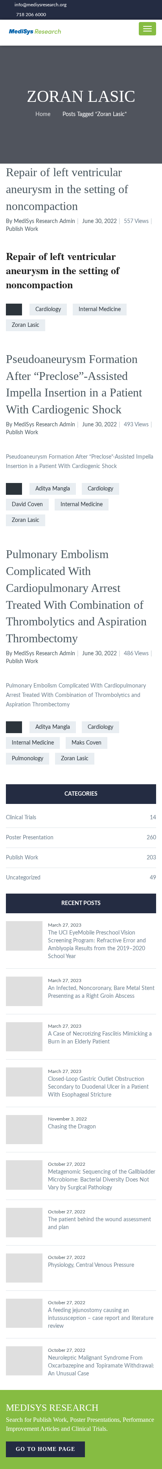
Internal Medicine (100, 309)
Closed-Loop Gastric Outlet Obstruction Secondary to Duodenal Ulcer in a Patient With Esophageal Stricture (98, 1087)
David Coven (27, 504)
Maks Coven (86, 743)
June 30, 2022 (99, 221)
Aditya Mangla (52, 489)
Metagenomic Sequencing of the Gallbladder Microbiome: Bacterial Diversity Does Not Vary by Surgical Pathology (101, 1180)
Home (42, 114)
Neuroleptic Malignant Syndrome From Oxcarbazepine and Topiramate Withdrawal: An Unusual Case (101, 1366)
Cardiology (48, 309)
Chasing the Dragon (72, 1127)
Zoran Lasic (25, 325)
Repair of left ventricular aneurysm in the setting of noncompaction (67, 189)
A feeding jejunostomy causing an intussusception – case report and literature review (100, 1318)
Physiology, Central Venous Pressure (91, 1265)
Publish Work (22, 229)
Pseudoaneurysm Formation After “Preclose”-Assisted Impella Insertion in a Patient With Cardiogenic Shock (74, 384)
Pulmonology (27, 758)
